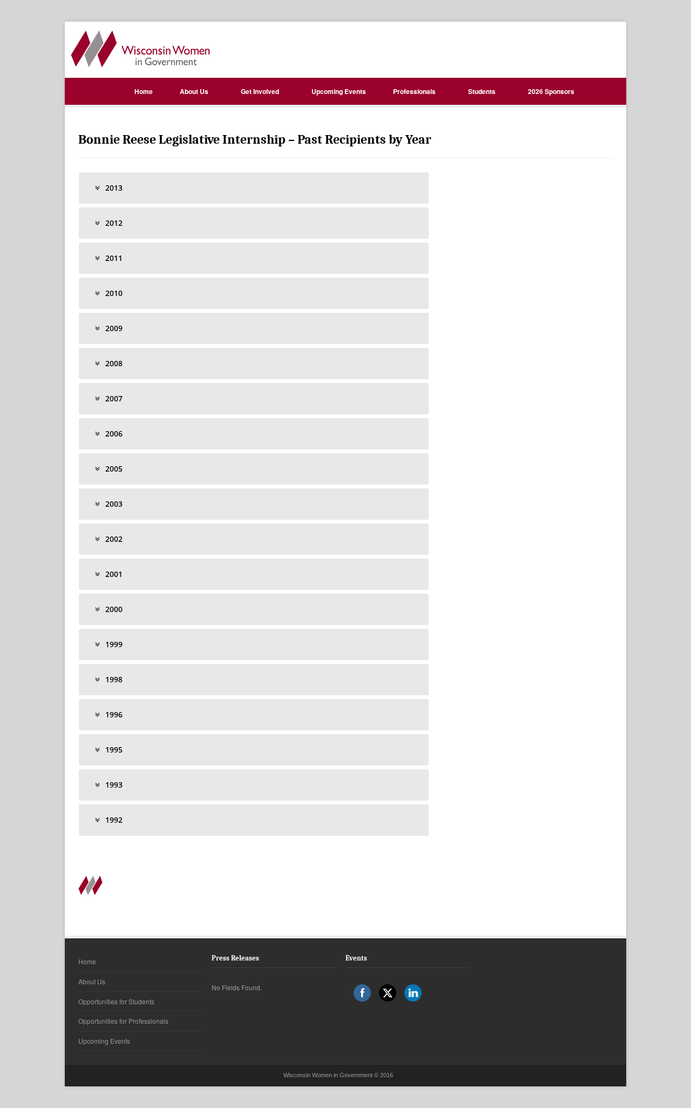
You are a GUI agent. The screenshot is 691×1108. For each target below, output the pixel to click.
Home (143, 91)
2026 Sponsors (551, 91)
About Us (194, 91)
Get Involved (260, 91)
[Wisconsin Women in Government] (140, 49)
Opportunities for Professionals (123, 1020)
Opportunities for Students (116, 1001)
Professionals (414, 91)
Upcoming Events (338, 91)
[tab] (254, 188)
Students (482, 91)
